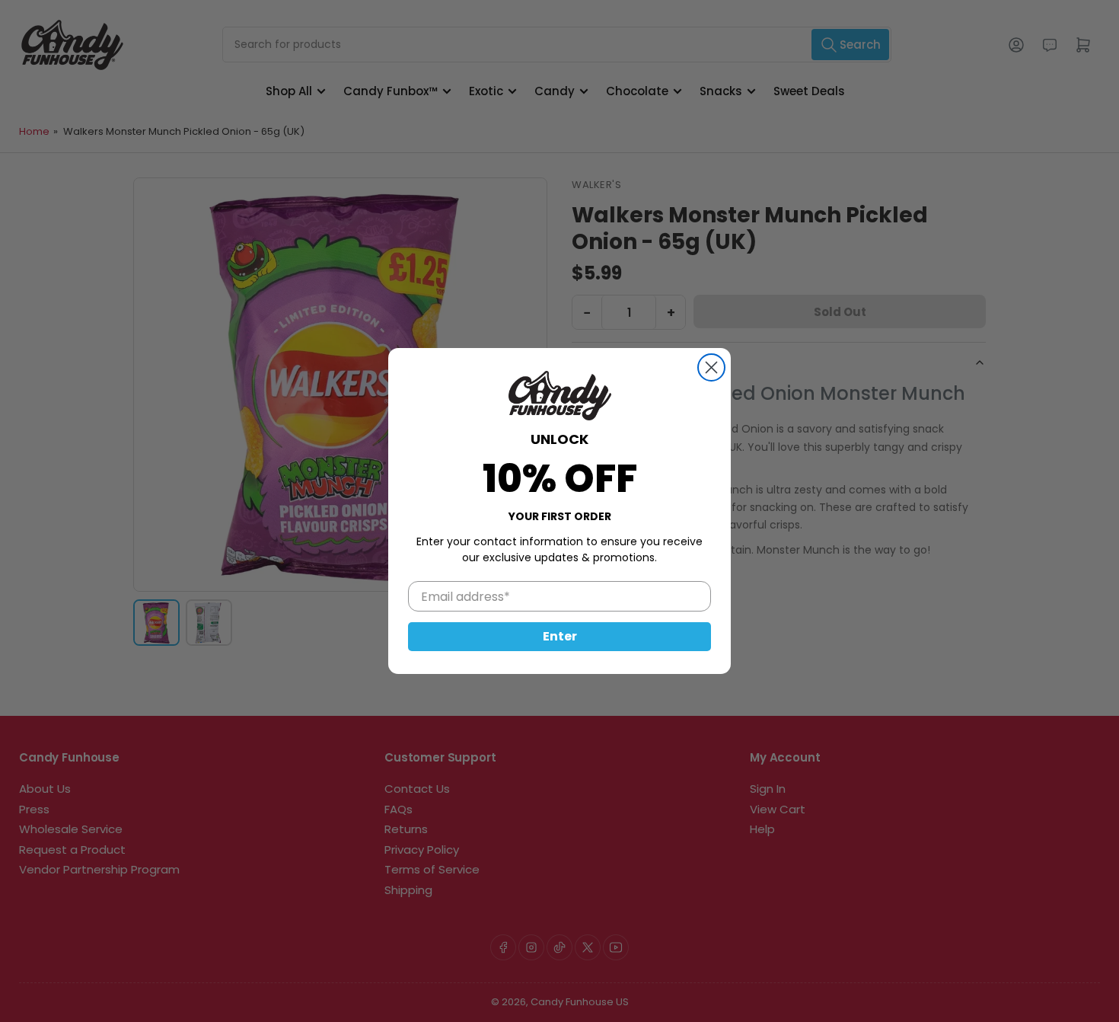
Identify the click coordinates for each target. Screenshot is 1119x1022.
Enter (560, 636)
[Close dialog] (711, 367)
